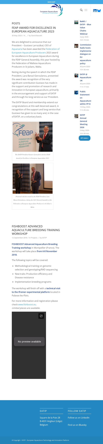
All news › (85, 138)
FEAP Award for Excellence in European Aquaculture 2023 (34, 29)
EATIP (44, 237)
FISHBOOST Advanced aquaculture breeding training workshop (36, 230)
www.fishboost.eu (27, 304)
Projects (34, 237)
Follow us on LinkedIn (78, 417)
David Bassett (36, 35)
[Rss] (99, 10)
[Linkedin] (95, 10)
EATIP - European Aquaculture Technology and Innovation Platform (45, 440)
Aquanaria (17, 48)
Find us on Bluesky (77, 424)
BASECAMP (51, 2)
